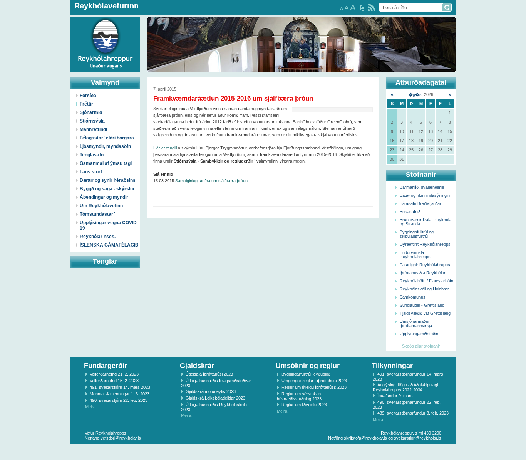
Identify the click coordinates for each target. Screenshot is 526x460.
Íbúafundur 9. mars (395, 395)
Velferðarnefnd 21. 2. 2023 (114, 374)
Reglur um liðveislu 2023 (304, 404)
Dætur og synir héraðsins (108, 180)
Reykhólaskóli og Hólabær (424, 289)
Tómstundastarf (97, 214)
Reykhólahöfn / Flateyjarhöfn (426, 281)
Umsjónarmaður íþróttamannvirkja (416, 323)
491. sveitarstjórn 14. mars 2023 (120, 387)
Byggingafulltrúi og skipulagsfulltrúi (417, 234)
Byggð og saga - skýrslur (107, 188)
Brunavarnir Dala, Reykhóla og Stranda (425, 221)
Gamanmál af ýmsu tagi (106, 163)
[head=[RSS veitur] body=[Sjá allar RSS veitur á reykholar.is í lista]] (371, 7)
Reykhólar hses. (98, 236)
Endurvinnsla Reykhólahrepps (415, 254)
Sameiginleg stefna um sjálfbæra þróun (211, 180)
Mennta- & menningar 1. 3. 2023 (119, 393)
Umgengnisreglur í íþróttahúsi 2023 (314, 380)
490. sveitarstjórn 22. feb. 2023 (118, 400)
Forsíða (88, 95)
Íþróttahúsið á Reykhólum (423, 272)
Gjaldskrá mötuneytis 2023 (211, 391)
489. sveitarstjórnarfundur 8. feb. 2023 (413, 413)
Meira (90, 407)
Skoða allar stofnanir (421, 346)
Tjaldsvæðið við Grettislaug (425, 313)
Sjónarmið (91, 112)
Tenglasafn (92, 155)
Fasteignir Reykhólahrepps (425, 264)
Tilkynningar (392, 365)
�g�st (416, 94)
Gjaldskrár (197, 365)
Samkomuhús (412, 297)
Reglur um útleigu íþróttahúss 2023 (314, 387)
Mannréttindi (93, 129)
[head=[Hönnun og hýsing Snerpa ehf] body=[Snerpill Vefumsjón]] (263, 452)
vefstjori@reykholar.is (121, 438)
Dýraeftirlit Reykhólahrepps (425, 244)
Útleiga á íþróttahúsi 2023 (209, 374)
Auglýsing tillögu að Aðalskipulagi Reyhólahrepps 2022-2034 (405, 387)
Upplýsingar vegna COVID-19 (109, 225)
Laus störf (91, 172)
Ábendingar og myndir (104, 197)
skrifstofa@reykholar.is (365, 438)
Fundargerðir (105, 365)
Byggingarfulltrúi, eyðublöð (305, 374)
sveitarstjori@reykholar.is (417, 438)
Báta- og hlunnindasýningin (425, 195)
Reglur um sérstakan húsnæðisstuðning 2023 (299, 396)
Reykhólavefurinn (106, 6)
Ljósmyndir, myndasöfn (105, 146)
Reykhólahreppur (34, 38)
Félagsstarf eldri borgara (107, 138)
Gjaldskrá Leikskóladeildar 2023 (215, 398)
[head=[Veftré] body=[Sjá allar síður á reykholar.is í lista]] (362, 8)
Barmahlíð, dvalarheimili (422, 187)
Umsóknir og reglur (308, 365)
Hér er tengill (165, 148)
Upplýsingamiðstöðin (419, 333)
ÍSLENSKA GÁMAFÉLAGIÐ (109, 245)
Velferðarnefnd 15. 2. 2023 (114, 380)
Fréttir (86, 104)
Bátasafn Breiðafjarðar (420, 203)
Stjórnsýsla (92, 121)
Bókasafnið (410, 211)
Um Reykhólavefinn (101, 205)
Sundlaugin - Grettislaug (422, 305)
